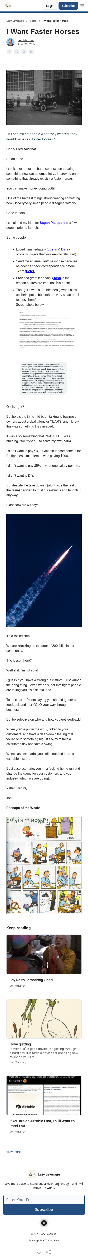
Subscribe (68, 6)
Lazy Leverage (15, 21)
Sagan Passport (52, 222)
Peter (30, 271)
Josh (57, 278)
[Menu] (82, 5)
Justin (52, 249)
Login (49, 6)
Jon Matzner (26, 40)
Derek (65, 249)
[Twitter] (44, 1222)
